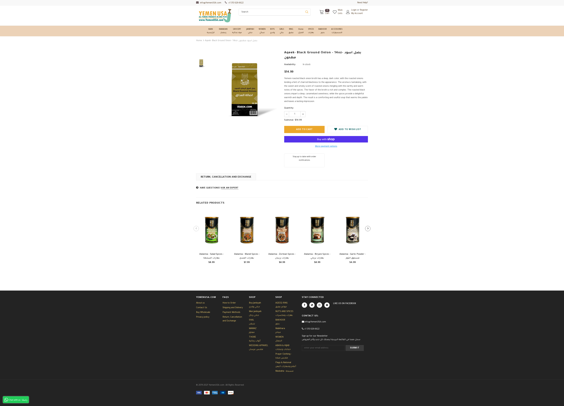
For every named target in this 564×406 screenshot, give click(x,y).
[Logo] (215, 16)
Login (354, 10)
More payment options (326, 146)
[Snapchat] (327, 305)
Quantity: (289, 108)
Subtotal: (289, 120)
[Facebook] (304, 305)
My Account (357, 13)
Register (364, 10)
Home (199, 41)
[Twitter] (312, 305)
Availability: (290, 65)
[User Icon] (348, 12)
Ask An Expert (230, 188)
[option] (244, 89)
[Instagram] (319, 305)
